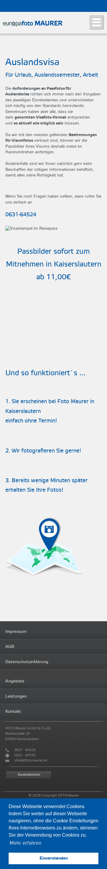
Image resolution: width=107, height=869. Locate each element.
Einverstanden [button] (54, 858)
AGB (9, 646)
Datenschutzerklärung (26, 662)
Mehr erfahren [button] (25, 843)
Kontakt (13, 711)
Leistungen (16, 696)
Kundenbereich (29, 775)
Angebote (14, 681)
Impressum (15, 631)
